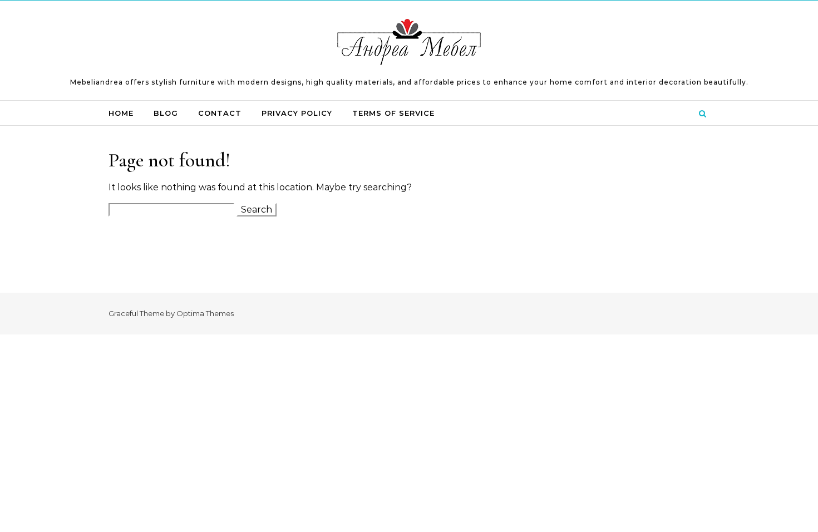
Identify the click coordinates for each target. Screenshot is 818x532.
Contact (220, 113)
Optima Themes (205, 313)
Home (121, 113)
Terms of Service (393, 113)
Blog (166, 113)
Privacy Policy (297, 113)
